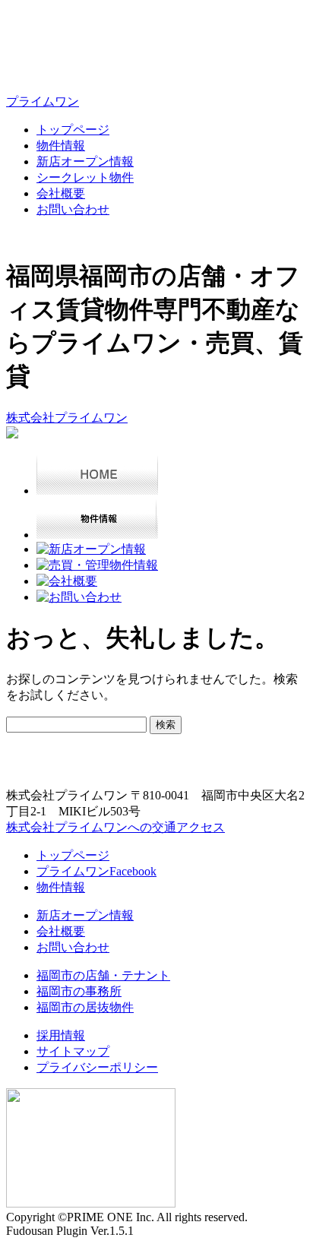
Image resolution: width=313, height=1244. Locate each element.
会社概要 (60, 193)
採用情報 (60, 1035)
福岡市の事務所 (79, 991)
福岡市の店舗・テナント (103, 975)
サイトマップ (72, 1051)
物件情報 (60, 145)
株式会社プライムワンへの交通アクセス (115, 827)
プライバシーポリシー (97, 1067)
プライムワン (42, 101)
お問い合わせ (72, 209)
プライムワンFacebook (96, 871)
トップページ (72, 129)
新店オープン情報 (85, 161)
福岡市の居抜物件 (85, 1007)
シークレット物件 (85, 177)
